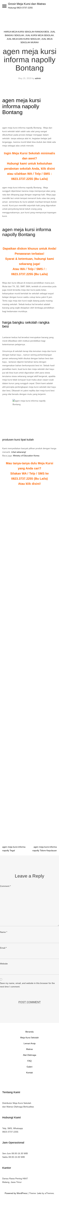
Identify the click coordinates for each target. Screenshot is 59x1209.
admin (38, 78)
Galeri (29, 1067)
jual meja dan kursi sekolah (23, 39)
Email (3, 948)
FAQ (29, 1061)
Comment (5, 886)
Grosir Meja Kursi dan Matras (27, 3)
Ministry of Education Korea (26, 455)
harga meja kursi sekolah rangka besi (26, 32)
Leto (39, 1193)
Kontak (29, 1072)
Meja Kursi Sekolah (29, 1037)
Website (4, 963)
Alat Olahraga (29, 1055)
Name (3, 932)
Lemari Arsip (30, 1043)
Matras (29, 1049)
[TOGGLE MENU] (4, 6)
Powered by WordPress (16, 1193)
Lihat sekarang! (18, 452)
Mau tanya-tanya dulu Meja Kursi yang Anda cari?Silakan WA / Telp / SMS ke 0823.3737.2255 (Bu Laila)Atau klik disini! (29, 473)
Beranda (29, 1031)
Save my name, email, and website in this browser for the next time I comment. (27, 985)
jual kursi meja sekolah (39, 35)
